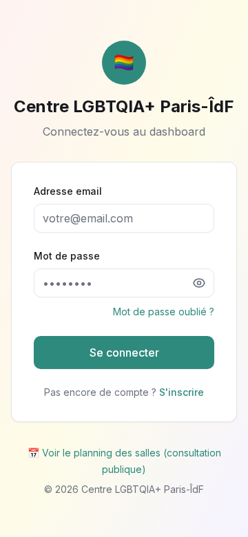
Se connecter (124, 352)
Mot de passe (67, 256)
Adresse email (68, 191)
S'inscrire (181, 392)
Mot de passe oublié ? (163, 311)
